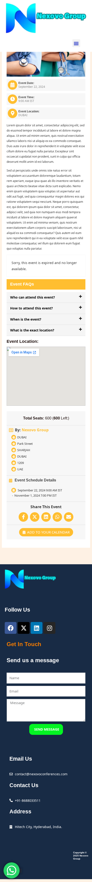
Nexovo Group (35, 429)
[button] (76, 43)
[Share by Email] (68, 517)
